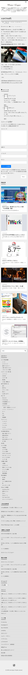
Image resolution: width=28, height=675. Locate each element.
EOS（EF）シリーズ (6, 455)
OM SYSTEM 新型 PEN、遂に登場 (9, 533)
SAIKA (9, 107)
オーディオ (4, 471)
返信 (5, 105)
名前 (3, 147)
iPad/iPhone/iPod (5, 489)
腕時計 (3, 479)
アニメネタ (4, 425)
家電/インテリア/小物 (6, 467)
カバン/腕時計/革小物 (6, 481)
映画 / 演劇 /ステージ (6, 433)
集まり (3, 391)
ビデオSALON (4, 641)
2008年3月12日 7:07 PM (10, 98)
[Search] (25, 351)
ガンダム (4, 427)
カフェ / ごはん (5, 389)
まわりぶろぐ (4, 633)
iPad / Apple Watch (6, 497)
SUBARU (4, 375)
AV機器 (3, 463)
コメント (4, 128)
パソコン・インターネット (16, 26)
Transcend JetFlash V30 (7, 44)
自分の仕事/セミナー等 (7, 439)
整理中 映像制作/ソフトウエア (9, 407)
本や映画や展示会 (5, 431)
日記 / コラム (5, 437)
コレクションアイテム (7, 429)
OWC (3, 415)
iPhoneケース (5, 495)
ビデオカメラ (5, 465)
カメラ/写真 (3, 445)
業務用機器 (4, 473)
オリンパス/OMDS (6, 457)
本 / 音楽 (4, 441)
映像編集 (4, 417)
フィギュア (4, 421)
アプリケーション (6, 405)
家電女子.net (4, 647)
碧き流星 (3, 652)
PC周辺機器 (4, 403)
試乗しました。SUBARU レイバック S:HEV (11, 593)
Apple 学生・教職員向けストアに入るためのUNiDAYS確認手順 (13, 516)
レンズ (3, 361)
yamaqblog (3, 630)
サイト (3, 159)
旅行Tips (4, 387)
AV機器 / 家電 (4, 461)
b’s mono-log (4, 622)
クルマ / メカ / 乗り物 (6, 371)
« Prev (3, 176)
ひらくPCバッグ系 (6, 485)
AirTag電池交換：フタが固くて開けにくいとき (11, 507)
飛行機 (3, 379)
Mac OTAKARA (4, 627)
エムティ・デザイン (5, 636)
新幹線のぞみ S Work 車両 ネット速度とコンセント (12, 511)
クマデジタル (4, 638)
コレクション (4, 419)
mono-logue (11, 670)
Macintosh (4, 397)
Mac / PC (3, 395)
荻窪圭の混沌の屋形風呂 (6, 655)
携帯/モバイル (5, 491)
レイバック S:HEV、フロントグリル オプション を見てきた (13, 538)
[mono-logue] (14, 5)
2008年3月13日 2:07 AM (10, 110)
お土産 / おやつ (5, 393)
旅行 (3, 385)
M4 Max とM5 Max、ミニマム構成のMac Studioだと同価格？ (13, 544)
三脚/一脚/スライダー (6, 367)
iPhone (3, 493)
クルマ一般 (4, 377)
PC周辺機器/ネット (6, 401)
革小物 (3, 477)
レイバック (4, 373)
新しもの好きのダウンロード (7, 650)
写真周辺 (4, 447)
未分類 (2, 443)
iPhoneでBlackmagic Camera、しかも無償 (10, 524)
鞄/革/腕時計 (4, 475)
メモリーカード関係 (6, 369)
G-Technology (5, 399)
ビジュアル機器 (5, 469)
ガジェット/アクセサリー (7, 499)
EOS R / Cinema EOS (6, 453)
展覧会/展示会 (5, 435)
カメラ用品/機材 (4, 359)
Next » (23, 176)
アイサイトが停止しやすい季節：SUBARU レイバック (13, 520)
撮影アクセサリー (6, 365)
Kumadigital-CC (4, 624)
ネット (3, 411)
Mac (3, 413)
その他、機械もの (6, 381)
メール (3, 153)
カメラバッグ (5, 363)
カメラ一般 (4, 459)
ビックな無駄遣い (5, 548)
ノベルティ (4, 423)
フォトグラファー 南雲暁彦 (7, 644)
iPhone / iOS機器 (4, 487)
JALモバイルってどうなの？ (7, 552)
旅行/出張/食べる (5, 383)
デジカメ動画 (5, 451)
